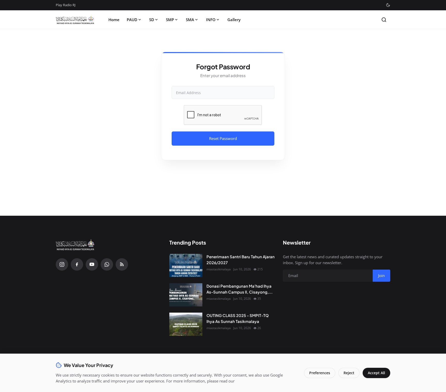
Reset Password (223, 138)
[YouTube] (92, 264)
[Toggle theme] (388, 5)
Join (381, 275)
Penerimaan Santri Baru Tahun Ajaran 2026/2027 (240, 259)
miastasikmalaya (218, 269)
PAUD (132, 19)
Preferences (319, 372)
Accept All (376, 372)
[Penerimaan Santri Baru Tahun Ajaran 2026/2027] (185, 265)
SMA (190, 19)
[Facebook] (77, 264)
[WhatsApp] (107, 264)
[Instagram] (62, 264)
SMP (170, 19)
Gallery (234, 19)
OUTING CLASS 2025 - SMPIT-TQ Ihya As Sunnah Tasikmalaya (237, 318)
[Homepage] (75, 20)
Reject (349, 372)
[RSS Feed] (122, 264)
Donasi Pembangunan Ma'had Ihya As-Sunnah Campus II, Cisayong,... (239, 288)
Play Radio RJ (65, 5)
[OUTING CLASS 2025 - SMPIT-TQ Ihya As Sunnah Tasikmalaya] (185, 324)
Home (114, 19)
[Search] (384, 20)
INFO (211, 19)
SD (151, 19)
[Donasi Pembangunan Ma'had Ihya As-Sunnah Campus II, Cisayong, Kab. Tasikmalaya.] (185, 294)
